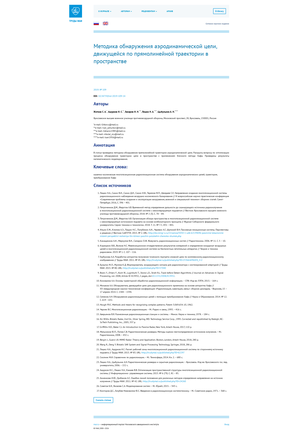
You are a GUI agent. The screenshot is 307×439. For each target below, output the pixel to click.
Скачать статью (103, 400)
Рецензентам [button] (148, 11)
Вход (226, 424)
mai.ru (96, 424)
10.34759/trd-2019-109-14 (111, 96)
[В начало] (75, 21)
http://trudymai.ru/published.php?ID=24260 (164, 381)
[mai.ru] (75, 11)
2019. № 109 (100, 89)
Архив (170, 11)
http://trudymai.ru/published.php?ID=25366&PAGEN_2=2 (174, 260)
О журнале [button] (104, 11)
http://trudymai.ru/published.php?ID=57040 (144, 268)
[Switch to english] (105, 23)
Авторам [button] (125, 11)
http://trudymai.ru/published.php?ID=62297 (163, 352)
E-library (219, 11)
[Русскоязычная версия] (96, 23)
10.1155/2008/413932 (163, 276)
